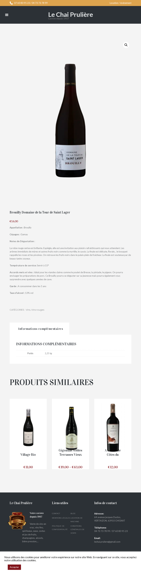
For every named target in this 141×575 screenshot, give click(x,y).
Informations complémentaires (40, 329)
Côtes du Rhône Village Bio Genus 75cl (28, 455)
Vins (28, 309)
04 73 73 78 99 (40, 3)
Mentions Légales (61, 518)
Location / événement (120, 3)
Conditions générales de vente (77, 529)
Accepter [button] (14, 567)
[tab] (39, 329)
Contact (56, 513)
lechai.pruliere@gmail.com (107, 541)
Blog (72, 513)
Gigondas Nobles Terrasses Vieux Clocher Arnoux (70, 455)
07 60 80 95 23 (22, 3)
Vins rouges (37, 309)
